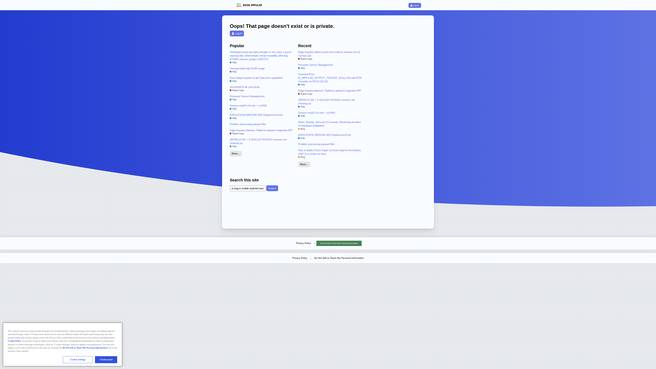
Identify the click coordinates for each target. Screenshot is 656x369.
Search (272, 188)
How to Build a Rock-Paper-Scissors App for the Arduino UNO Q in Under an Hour (329, 152)
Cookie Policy (14, 341)
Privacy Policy (303, 243)
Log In (416, 5)
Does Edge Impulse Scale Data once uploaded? (256, 77)
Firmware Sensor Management (247, 96)
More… (236, 153)
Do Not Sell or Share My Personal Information (339, 243)
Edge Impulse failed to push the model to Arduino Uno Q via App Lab (329, 54)
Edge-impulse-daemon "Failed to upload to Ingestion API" (329, 90)
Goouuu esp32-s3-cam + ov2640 (248, 105)
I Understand (106, 359)
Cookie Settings (77, 359)
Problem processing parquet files (248, 124)
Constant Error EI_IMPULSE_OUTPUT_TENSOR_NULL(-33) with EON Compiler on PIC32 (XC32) (330, 78)
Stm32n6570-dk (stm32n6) (245, 87)
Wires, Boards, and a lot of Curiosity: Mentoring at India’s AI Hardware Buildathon (329, 124)
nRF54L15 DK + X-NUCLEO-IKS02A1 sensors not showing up (258, 141)
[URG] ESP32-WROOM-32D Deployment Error (256, 114)
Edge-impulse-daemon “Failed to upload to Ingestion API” (261, 130)
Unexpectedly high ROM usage (247, 68)
